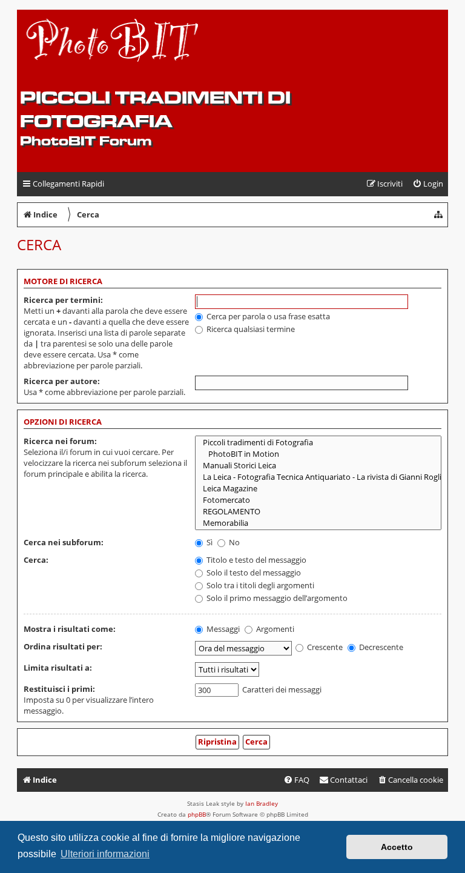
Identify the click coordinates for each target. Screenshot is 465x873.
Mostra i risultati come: (70, 628)
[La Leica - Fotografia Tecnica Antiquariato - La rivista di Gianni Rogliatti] (318, 477)
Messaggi (222, 628)
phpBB (197, 814)
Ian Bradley (261, 803)
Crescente (324, 647)
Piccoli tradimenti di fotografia (155, 109)
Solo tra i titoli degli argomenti (259, 585)
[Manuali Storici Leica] (318, 465)
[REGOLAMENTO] (318, 511)
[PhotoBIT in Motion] (318, 454)
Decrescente (380, 647)
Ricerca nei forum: (60, 441)
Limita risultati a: (58, 667)
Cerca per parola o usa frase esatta (267, 316)
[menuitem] (427, 184)
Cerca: (36, 559)
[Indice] (113, 49)
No (233, 542)
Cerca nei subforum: (64, 542)
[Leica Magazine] (318, 488)
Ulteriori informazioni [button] (105, 854)
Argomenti (274, 628)
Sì (209, 542)
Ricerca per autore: (62, 381)
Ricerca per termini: (63, 299)
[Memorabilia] (318, 523)
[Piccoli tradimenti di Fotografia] (318, 442)
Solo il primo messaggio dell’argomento (276, 598)
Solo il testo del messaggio (253, 572)
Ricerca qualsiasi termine (250, 329)
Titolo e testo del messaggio (255, 559)
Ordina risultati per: (63, 646)
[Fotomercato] (318, 500)
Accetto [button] (397, 847)
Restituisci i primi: (59, 688)
